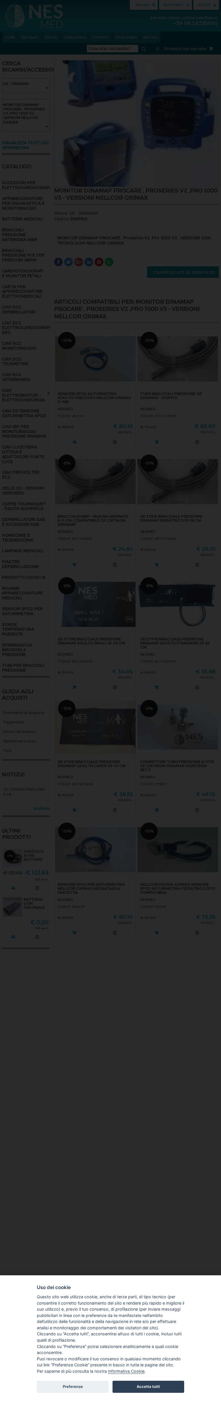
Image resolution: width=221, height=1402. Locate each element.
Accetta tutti (148, 1386)
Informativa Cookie (126, 1371)
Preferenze (73, 1386)
